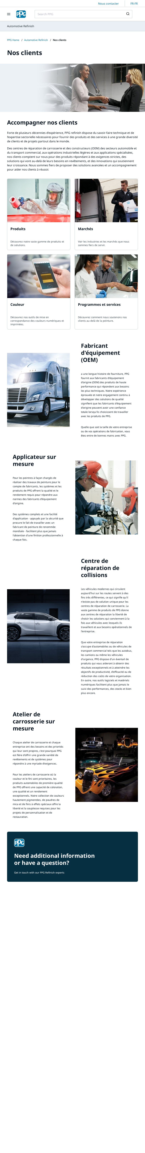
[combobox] (83, 14)
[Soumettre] (128, 14)
